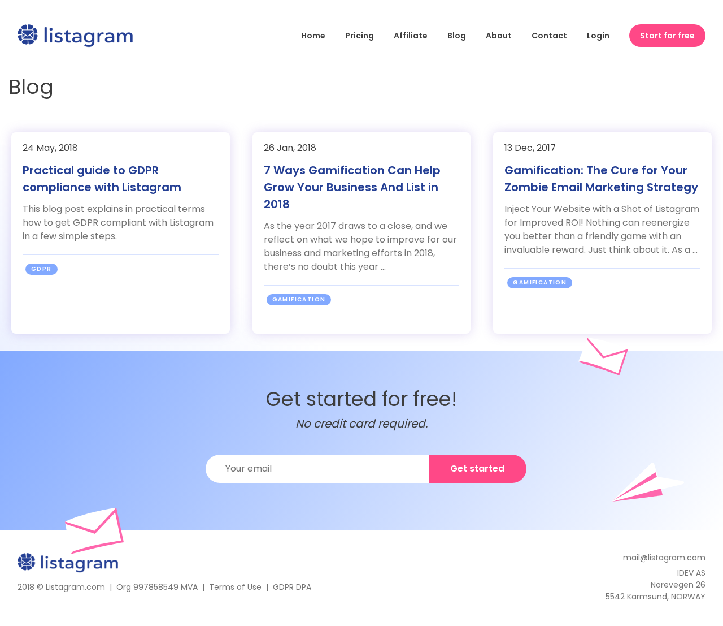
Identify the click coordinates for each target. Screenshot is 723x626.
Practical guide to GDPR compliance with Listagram (102, 178)
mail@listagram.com (664, 557)
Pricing (359, 35)
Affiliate (411, 35)
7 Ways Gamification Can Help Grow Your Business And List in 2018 (352, 187)
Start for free (667, 35)
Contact (549, 35)
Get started (477, 468)
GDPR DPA (292, 587)
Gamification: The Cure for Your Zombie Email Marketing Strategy (601, 178)
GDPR (41, 269)
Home (313, 35)
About (499, 35)
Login (598, 35)
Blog (456, 35)
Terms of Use (235, 587)
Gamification (299, 299)
